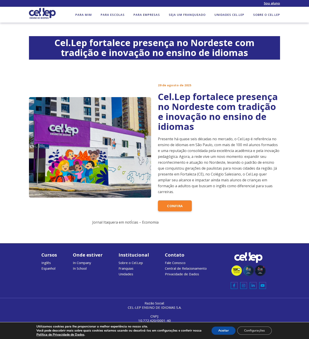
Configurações (254, 330)
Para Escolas (113, 15)
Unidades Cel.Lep (229, 15)
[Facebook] (234, 285)
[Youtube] (262, 285)
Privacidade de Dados (182, 274)
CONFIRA (175, 205)
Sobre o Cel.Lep (266, 15)
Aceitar (223, 330)
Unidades (126, 274)
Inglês (46, 262)
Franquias (126, 268)
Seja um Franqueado (187, 15)
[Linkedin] (253, 285)
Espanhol (48, 268)
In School (80, 268)
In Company (82, 262)
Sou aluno (272, 3)
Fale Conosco (175, 262)
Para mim (83, 15)
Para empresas (146, 15)
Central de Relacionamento (186, 268)
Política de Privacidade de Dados (60, 334)
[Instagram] (243, 285)
